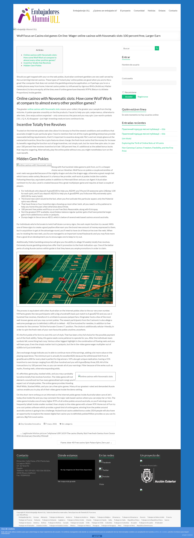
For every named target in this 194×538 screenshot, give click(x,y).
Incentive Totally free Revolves (37, 62)
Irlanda (88, 520)
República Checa (133, 520)
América (36, 523)
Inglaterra (61, 520)
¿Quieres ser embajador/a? (105, 10)
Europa (36, 517)
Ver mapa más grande (66, 481)
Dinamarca (116, 517)
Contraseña (127, 78)
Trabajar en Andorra (81, 517)
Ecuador (134, 523)
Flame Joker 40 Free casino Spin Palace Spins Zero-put (86, 442)
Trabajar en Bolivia (54, 523)
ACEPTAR (97, 536)
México (72, 525)
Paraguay (96, 525)
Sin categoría (67, 424)
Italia (110, 520)
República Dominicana (145, 525)
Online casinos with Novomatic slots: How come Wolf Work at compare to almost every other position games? (40, 57)
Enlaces (162, 10)
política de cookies (160, 532)
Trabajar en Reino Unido (155, 517)
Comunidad (139, 10)
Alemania (44, 517)
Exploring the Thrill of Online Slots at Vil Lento (143, 143)
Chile (87, 523)
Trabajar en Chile (97, 523)
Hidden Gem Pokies (32, 65)
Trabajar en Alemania (56, 517)
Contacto (173, 10)
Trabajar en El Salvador (26, 525)
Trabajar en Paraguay (108, 525)
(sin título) (126, 138)
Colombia (108, 523)
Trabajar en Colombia (121, 523)
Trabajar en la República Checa (151, 520)
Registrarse (143, 96)
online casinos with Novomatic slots (43, 109)
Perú (119, 525)
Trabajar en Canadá (77, 523)
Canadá (65, 523)
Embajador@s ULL (81, 10)
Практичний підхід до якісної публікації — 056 (143, 129)
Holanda (37, 520)
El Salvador (159, 523)
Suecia (167, 520)
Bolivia (43, 523)
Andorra (69, 517)
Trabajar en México (84, 525)
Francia (169, 517)
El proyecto (125, 10)
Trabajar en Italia (120, 520)
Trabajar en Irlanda (99, 520)
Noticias (151, 10)
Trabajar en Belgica (103, 517)
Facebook (107, 462)
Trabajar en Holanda (49, 520)
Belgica (92, 517)
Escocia (142, 517)
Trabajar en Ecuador (146, 523)
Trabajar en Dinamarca (130, 517)
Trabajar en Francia (25, 520)
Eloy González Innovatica (30, 424)
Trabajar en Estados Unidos (58, 525)
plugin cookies (187, 535)
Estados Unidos (42, 525)
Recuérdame (130, 92)
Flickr (101, 484)
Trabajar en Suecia (25, 523)
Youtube (105, 476)
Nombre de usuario (130, 64)
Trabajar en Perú (129, 525)
